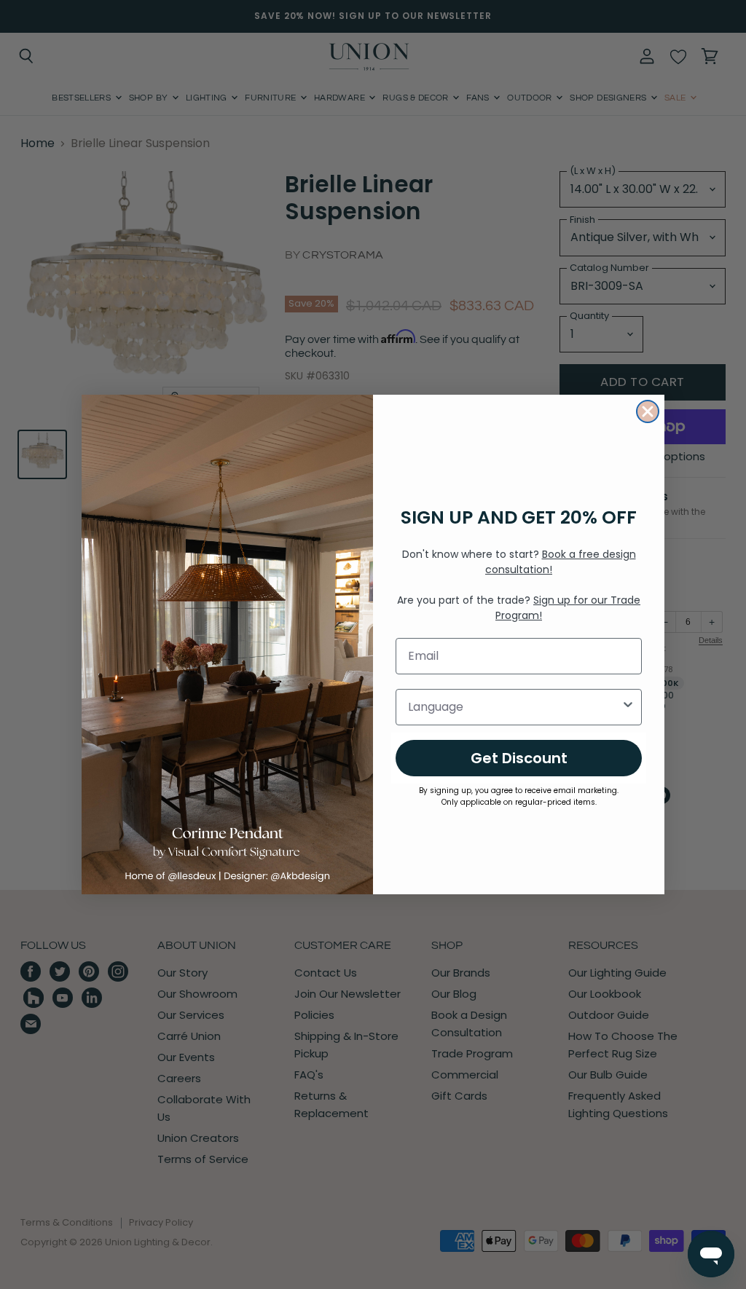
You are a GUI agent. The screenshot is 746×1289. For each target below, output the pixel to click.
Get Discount (519, 758)
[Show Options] (628, 707)
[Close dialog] (648, 411)
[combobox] (514, 707)
